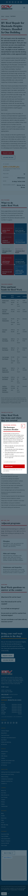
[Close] (23, 426)
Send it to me (8, 466)
